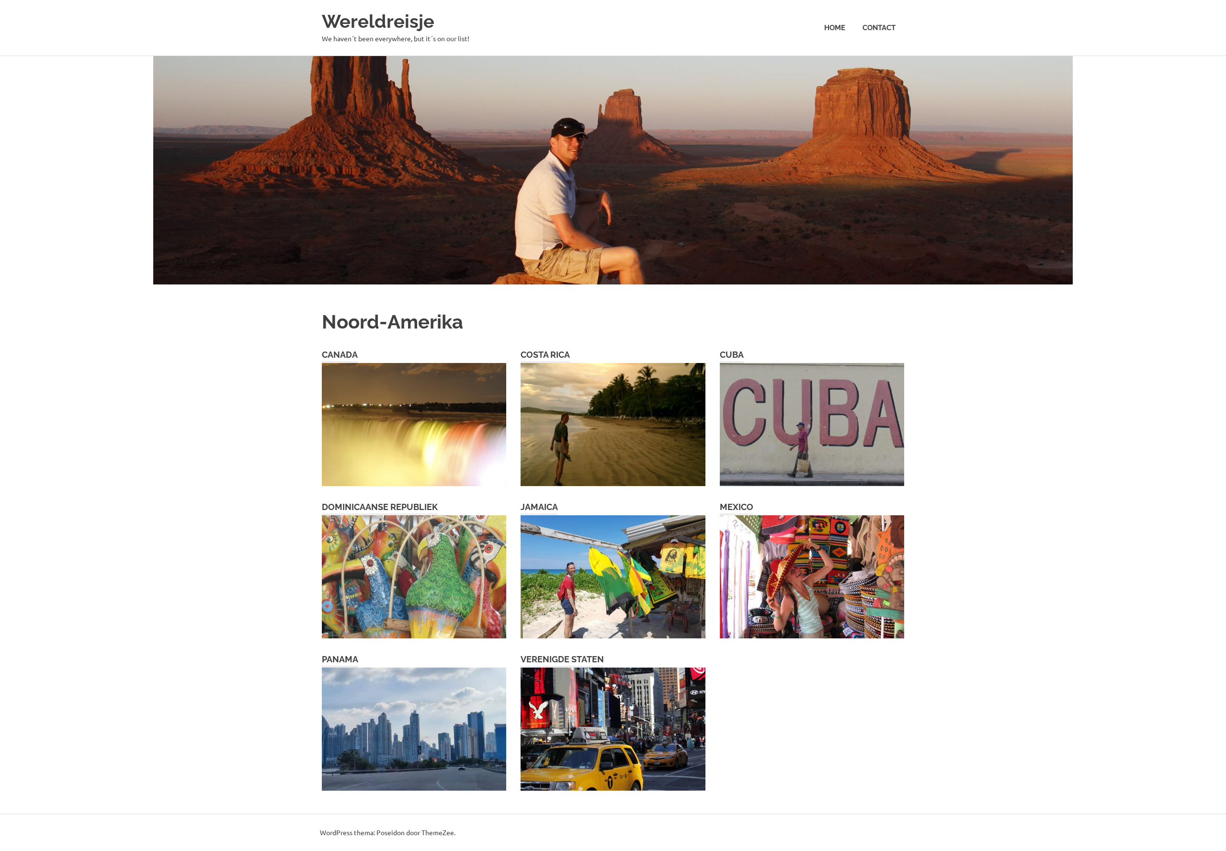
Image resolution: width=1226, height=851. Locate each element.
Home (834, 27)
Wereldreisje (378, 21)
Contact (879, 27)
